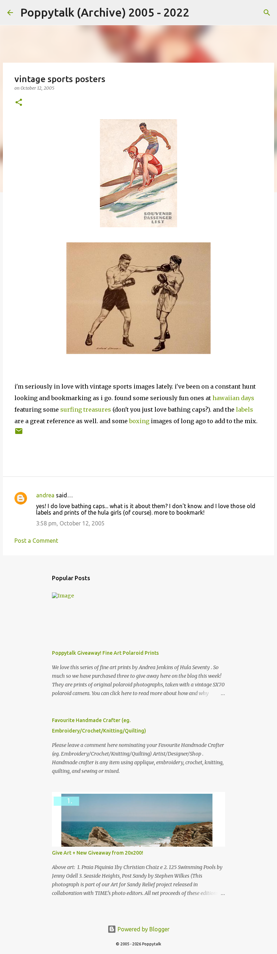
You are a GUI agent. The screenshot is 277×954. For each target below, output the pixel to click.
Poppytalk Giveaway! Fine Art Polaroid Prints (105, 653)
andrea (45, 495)
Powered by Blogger (143, 929)
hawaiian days (233, 398)
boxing (139, 421)
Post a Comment (36, 540)
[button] (18, 103)
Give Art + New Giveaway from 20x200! (97, 853)
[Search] (199, 12)
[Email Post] (18, 433)
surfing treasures (86, 409)
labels (244, 409)
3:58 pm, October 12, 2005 (70, 523)
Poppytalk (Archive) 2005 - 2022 (104, 12)
